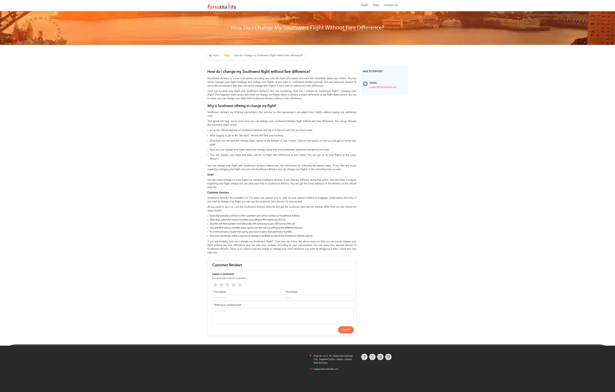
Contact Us (391, 5)
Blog (376, 5)
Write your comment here (226, 305)
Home (215, 55)
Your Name (219, 292)
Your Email (290, 292)
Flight (365, 5)
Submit (346, 329)
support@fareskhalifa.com (383, 87)
